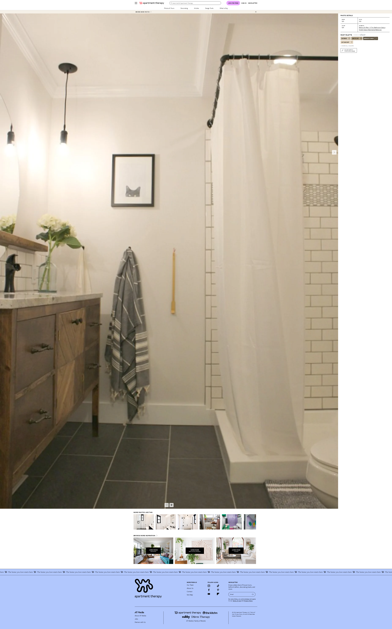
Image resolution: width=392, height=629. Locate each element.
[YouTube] (209, 594)
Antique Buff (345, 42)
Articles (196, 8)
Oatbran (344, 38)
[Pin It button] (171, 505)
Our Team (190, 585)
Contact (189, 591)
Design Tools (209, 8)
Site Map (190, 595)
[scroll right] (254, 522)
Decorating (184, 8)
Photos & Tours (169, 8)
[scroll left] (135, 522)
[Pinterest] (218, 590)
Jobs (136, 619)
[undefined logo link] (151, 3)
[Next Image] (334, 152)
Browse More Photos (142, 12)
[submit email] (252, 594)
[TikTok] (218, 586)
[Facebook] (209, 590)
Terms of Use (237, 601)
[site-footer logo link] (139, 613)
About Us (190, 588)
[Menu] (136, 3)
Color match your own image (349, 50)
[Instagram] (209, 586)
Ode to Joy (355, 38)
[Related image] (144, 522)
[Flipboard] (218, 594)
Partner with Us (140, 622)
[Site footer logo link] (159, 587)
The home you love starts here (25, 572)
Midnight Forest (369, 38)
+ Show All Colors (347, 46)
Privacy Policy (248, 601)
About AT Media (140, 615)
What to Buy (224, 8)
